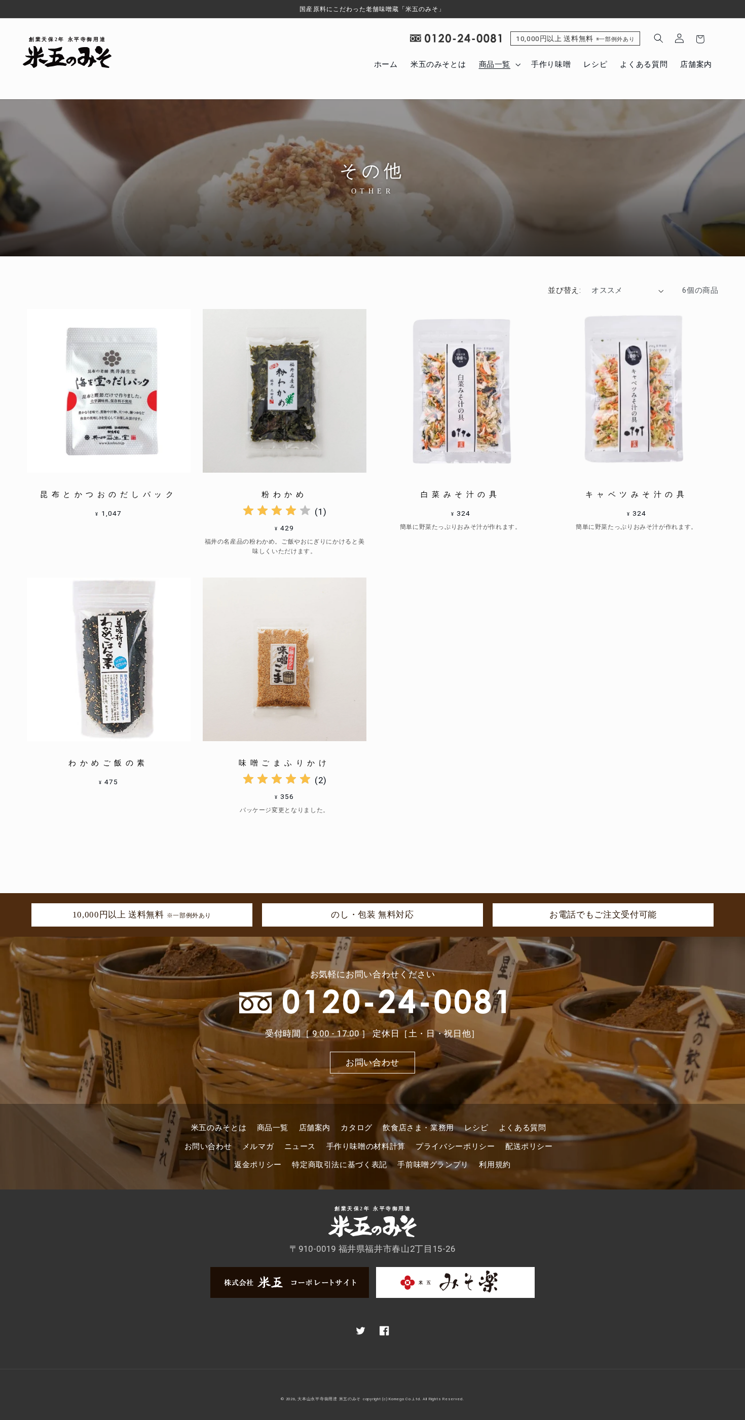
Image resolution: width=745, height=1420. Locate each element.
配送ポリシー (529, 1146)
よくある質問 (522, 1127)
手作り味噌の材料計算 (365, 1146)
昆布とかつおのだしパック (108, 494)
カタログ (356, 1127)
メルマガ (258, 1146)
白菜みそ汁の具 (461, 494)
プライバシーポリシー (455, 1146)
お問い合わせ (372, 1062)
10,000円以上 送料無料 (575, 38)
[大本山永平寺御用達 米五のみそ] (67, 52)
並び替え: (564, 290)
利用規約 (495, 1164)
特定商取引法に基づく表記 (339, 1164)
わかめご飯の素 (108, 763)
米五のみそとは (218, 1127)
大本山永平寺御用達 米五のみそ (329, 1399)
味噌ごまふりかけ (284, 763)
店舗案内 (315, 1127)
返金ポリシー (258, 1164)
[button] (498, 64)
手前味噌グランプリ (433, 1164)
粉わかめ (284, 494)
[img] (276, 512)
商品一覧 (273, 1127)
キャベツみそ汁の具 (636, 494)
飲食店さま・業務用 (418, 1127)
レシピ (476, 1127)
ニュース (300, 1146)
